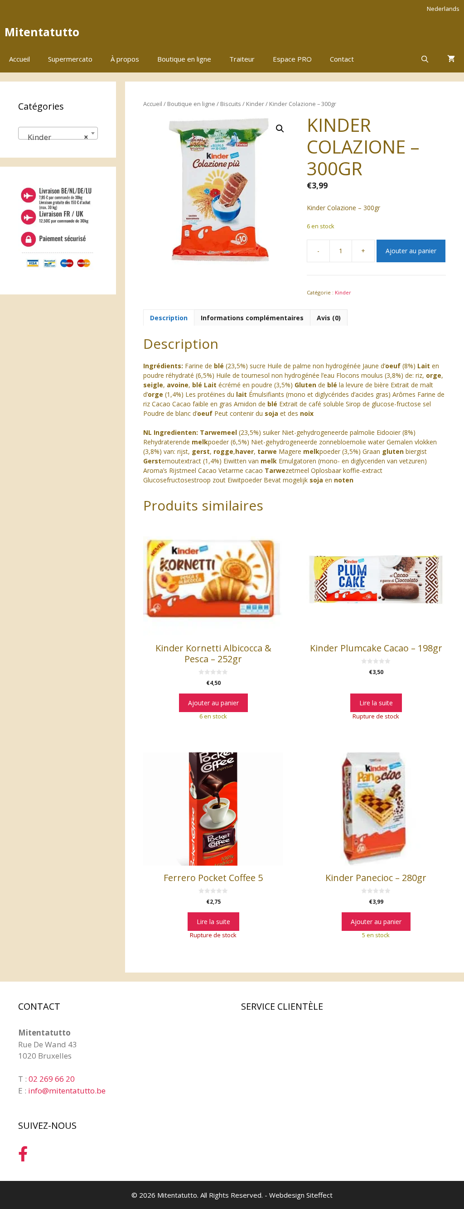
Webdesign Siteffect (301, 1194)
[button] (280, 128)
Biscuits (230, 104)
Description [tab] (169, 317)
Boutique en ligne (184, 58)
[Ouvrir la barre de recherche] (424, 58)
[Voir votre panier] (451, 58)
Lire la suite (376, 702)
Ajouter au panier (411, 250)
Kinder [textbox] (55, 137)
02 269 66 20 (52, 1079)
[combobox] (58, 133)
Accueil (19, 58)
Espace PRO (292, 58)
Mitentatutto (42, 31)
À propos (125, 58)
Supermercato (70, 58)
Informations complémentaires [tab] (252, 317)
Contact (342, 58)
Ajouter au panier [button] (213, 702)
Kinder (255, 104)
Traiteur (242, 58)
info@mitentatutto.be (67, 1090)
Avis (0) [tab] (329, 317)
